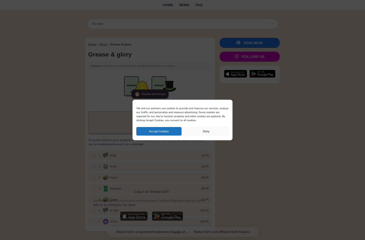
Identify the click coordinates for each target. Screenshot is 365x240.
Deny (206, 131)
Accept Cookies (159, 131)
